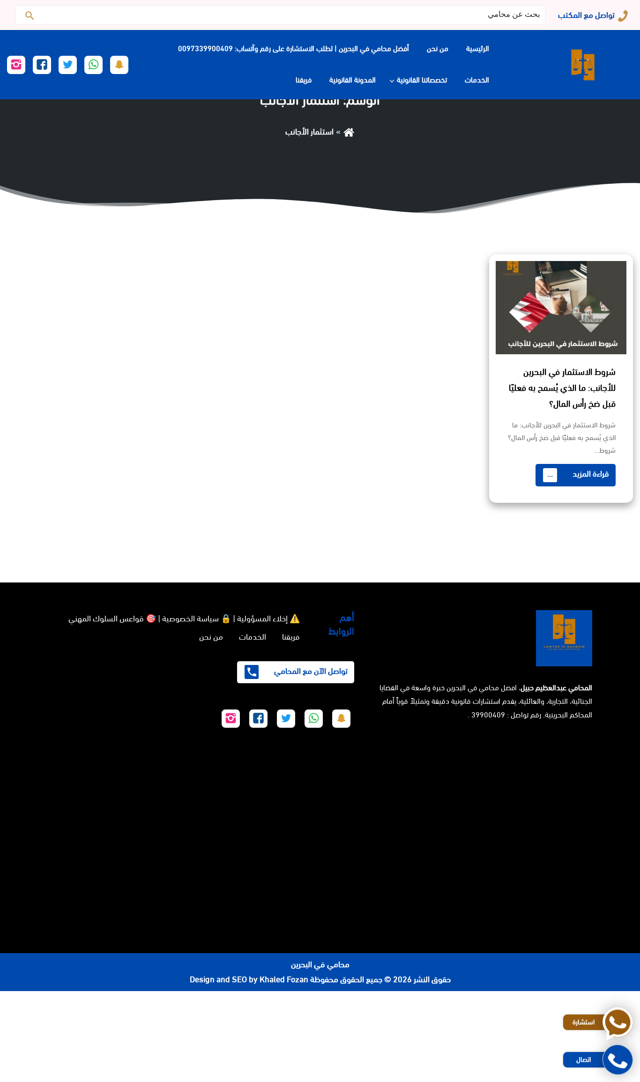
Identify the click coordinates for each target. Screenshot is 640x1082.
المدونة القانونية (352, 80)
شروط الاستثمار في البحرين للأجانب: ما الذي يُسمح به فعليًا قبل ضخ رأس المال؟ (562, 388)
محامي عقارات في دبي (511, 1074)
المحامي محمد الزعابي (604, 1044)
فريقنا (304, 80)
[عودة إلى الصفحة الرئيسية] (349, 132)
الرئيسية (477, 48)
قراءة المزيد (578, 474)
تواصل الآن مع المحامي (310, 671)
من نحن (437, 48)
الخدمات (477, 80)
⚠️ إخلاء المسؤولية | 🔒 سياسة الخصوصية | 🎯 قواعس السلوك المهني (184, 618)
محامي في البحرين (320, 964)
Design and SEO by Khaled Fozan (249, 979)
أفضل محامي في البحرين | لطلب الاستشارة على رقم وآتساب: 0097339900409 (293, 48)
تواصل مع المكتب (586, 15)
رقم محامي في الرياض (604, 998)
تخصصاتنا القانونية (422, 80)
